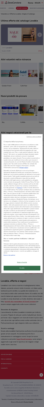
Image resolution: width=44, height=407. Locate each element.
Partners (19, 188)
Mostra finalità (22, 262)
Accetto (22, 268)
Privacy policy (24, 167)
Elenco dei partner (9, 255)
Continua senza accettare (34, 137)
